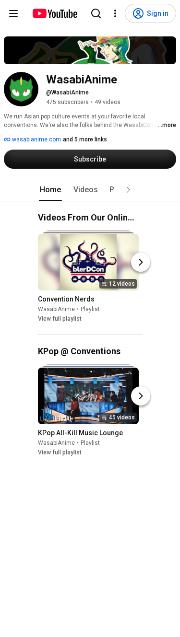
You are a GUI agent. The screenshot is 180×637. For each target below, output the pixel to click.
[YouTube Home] (54, 13)
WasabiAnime (56, 309)
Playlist (90, 309)
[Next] (140, 262)
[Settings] (115, 13)
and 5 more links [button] (85, 139)
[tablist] (90, 189)
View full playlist (60, 318)
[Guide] (13, 13)
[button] (128, 189)
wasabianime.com (36, 139)
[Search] (96, 13)
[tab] (50, 189)
